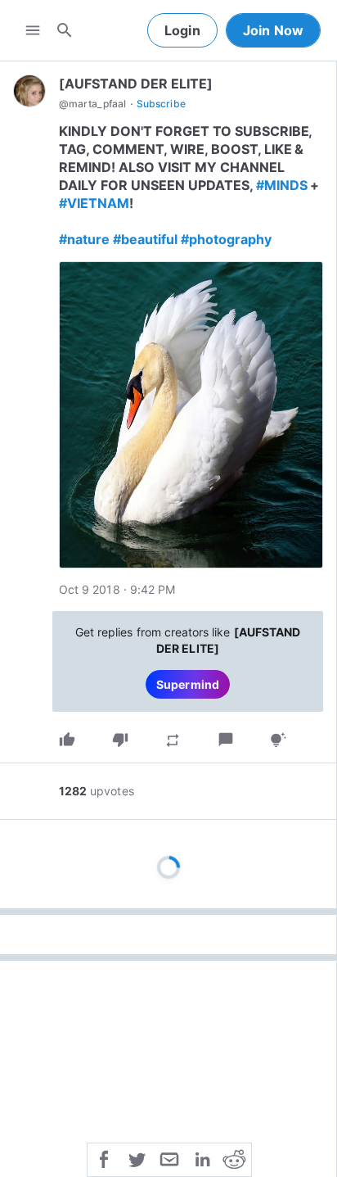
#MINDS (282, 185)
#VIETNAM (94, 203)
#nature (84, 239)
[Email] (169, 1158)
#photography (226, 239)
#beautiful (145, 239)
